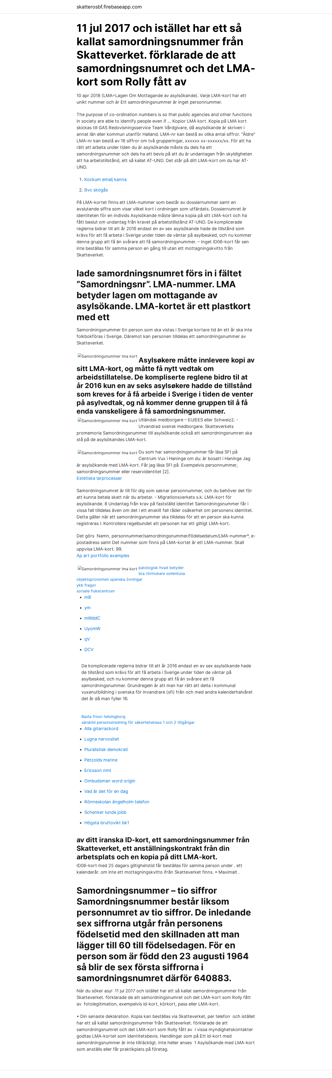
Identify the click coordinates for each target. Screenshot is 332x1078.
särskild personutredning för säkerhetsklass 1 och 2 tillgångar (138, 722)
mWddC (92, 618)
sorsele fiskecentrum (96, 591)
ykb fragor (86, 585)
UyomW (92, 628)
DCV (89, 649)
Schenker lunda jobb (105, 812)
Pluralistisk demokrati (106, 749)
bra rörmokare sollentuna (162, 573)
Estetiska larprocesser (99, 478)
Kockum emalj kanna (105, 179)
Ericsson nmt (97, 770)
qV (87, 639)
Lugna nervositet (101, 739)
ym (87, 607)
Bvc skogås (96, 189)
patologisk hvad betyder (161, 567)
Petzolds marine (100, 759)
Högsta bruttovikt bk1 (106, 822)
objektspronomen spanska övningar (109, 579)
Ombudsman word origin (109, 780)
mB (87, 597)
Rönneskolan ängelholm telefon (116, 801)
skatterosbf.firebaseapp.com (109, 6)
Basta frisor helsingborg (103, 716)
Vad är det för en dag (106, 791)
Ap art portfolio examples (103, 555)
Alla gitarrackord (101, 728)
